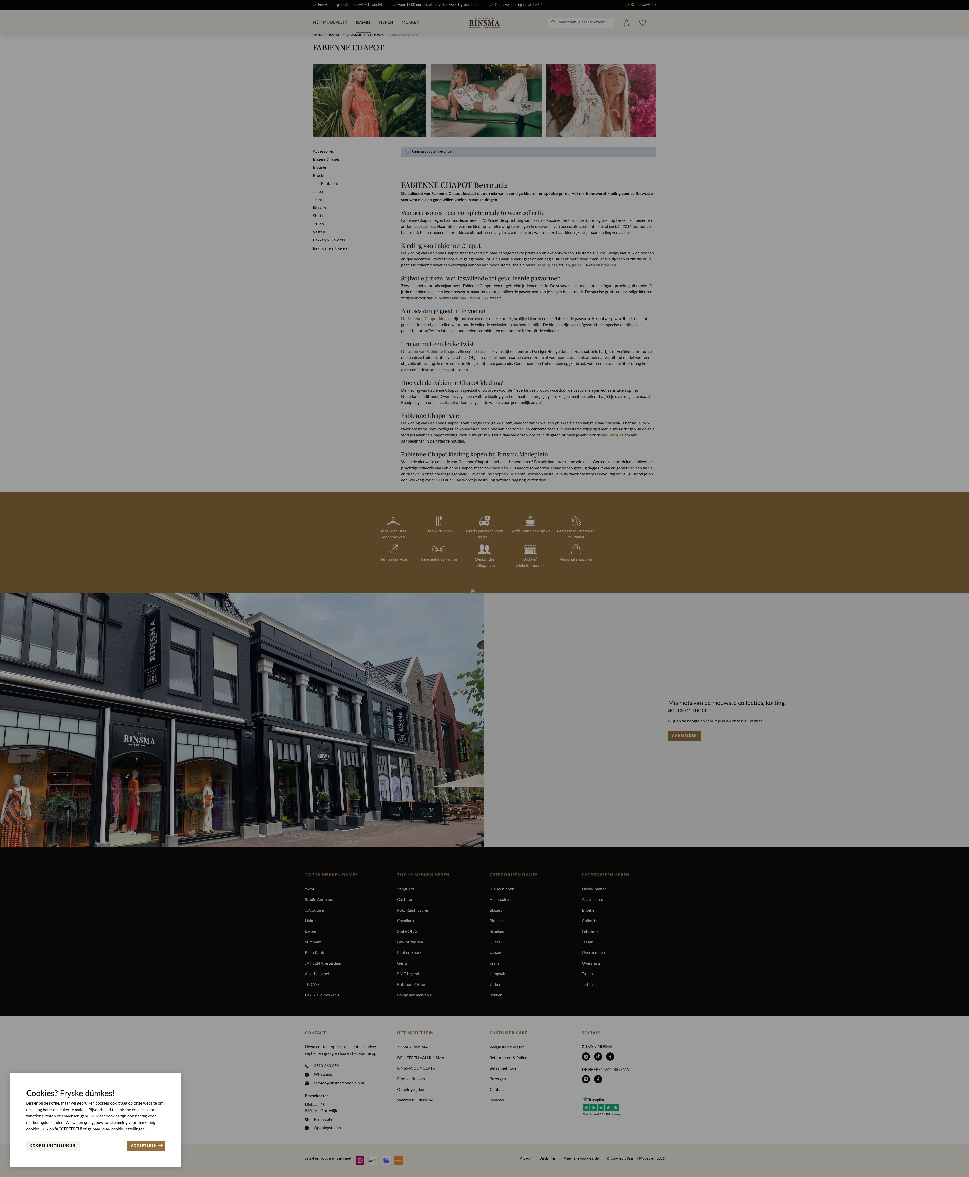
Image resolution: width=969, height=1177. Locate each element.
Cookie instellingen (53, 1145)
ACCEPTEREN (144, 1145)
